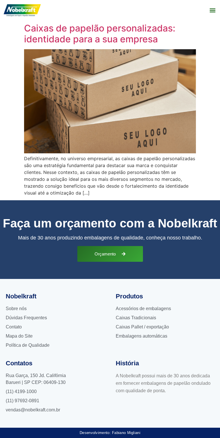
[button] (212, 10)
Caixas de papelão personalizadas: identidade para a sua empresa (99, 34)
